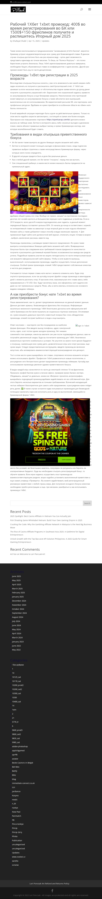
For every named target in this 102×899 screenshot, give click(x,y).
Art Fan (13, 554)
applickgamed (18, 750)
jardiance (16, 791)
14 (13, 705)
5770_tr (15, 722)
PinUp (14, 828)
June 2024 (16, 625)
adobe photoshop (20, 746)
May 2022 (16, 649)
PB (13, 820)
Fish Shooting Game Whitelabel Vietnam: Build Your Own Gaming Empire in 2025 (46, 520)
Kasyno (15, 795)
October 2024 (18, 609)
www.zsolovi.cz (18, 856)
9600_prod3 (17, 730)
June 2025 (16, 576)
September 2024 (19, 613)
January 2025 (18, 596)
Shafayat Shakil (19, 41)
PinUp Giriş (17, 832)
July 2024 (16, 621)
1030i (14, 697)
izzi (13, 787)
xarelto (15, 861)
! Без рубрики (18, 664)
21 (13, 718)
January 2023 (18, 641)
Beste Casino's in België (22, 762)
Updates (45, 41)
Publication (17, 840)
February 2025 (18, 592)
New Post (16, 812)
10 (13, 673)
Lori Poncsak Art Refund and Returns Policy (49, 883)
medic (15, 799)
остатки (15, 865)
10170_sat (16, 681)
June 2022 (16, 645)
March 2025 (17, 588)
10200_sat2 (17, 689)
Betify (14, 771)
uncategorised (18, 844)
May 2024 (16, 629)
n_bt (14, 803)
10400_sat (16, 701)
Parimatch (16, 816)
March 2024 (17, 637)
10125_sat (16, 677)
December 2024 (19, 601)
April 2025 (16, 584)
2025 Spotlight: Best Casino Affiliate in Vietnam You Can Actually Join (40, 516)
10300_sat (16, 693)
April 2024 (16, 633)
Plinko (14, 836)
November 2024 (19, 605)
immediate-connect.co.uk (23, 783)
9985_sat (16, 742)
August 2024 (17, 617)
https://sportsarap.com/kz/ (58, 119)
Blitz (14, 775)
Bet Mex (15, 767)
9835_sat (16, 738)
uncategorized (18, 848)
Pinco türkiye (18, 824)
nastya (15, 807)
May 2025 (16, 580)
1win (14, 709)
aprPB (14, 754)
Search (87, 503)
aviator (15, 758)
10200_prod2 (18, 685)
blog (14, 779)
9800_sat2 (16, 734)
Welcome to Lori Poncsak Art (32, 554)
